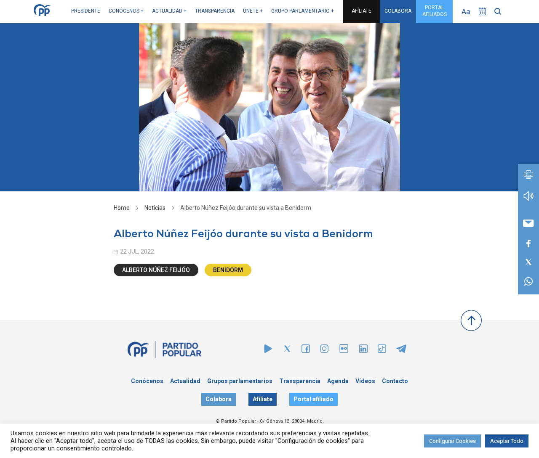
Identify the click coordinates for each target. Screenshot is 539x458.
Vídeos (365, 381)
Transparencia (299, 381)
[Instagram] (324, 351)
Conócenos (147, 381)
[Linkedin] (363, 351)
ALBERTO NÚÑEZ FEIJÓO (156, 270)
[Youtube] (268, 351)
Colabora (218, 399)
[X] (287, 351)
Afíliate (262, 399)
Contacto (395, 381)
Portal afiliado (314, 399)
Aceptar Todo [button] (506, 441)
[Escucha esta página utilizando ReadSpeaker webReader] (528, 200)
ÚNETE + (253, 11)
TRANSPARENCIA (215, 11)
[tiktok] (382, 351)
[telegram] (401, 351)
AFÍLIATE (361, 11)
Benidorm (228, 270)
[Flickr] (344, 353)
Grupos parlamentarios (239, 381)
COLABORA (397, 11)
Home (122, 207)
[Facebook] (306, 351)
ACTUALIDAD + (169, 11)
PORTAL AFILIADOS (434, 11)
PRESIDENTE (85, 11)
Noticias (154, 207)
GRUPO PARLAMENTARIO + (302, 11)
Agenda (338, 381)
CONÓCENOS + (126, 11)
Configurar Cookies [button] (452, 441)
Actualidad (185, 381)
